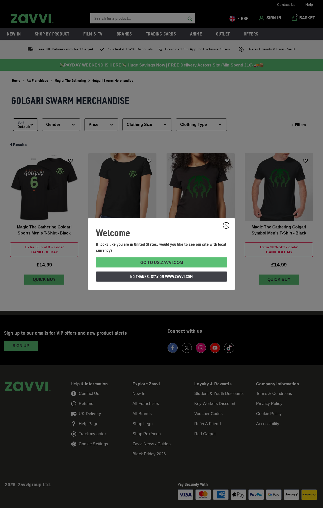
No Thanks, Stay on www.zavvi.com (161, 276)
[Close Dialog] (226, 225)
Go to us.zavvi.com (161, 262)
